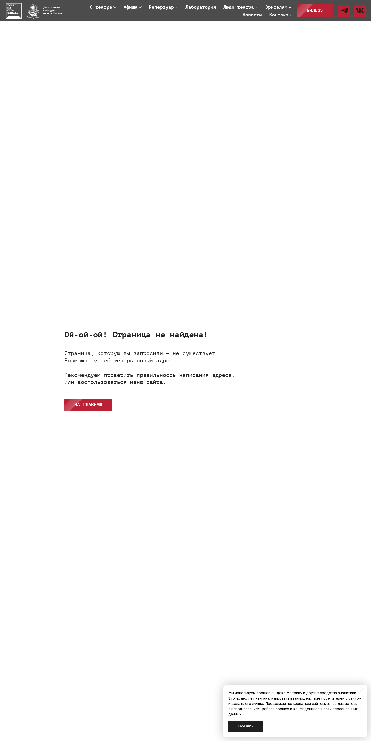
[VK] (360, 11)
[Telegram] (344, 11)
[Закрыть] (362, 690)
